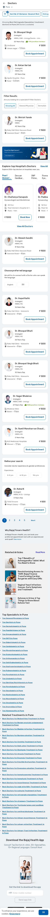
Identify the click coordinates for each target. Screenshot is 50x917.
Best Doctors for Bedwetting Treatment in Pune (23, 719)
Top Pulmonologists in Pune (14, 670)
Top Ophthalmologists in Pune (15, 662)
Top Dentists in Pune (11, 622)
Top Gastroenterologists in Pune (16, 666)
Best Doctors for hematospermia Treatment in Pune (25, 775)
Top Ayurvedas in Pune (12, 707)
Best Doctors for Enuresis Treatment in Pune (22, 758)
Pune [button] (8, 7)
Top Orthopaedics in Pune (13, 658)
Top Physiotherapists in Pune (15, 650)
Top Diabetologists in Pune (13, 642)
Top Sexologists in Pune (12, 691)
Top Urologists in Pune (12, 679)
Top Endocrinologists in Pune (14, 654)
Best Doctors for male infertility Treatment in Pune (24, 787)
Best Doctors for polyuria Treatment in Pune (21, 791)
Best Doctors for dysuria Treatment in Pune (21, 754)
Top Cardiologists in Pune (13, 646)
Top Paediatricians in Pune (13, 630)
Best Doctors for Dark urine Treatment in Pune (22, 746)
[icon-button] (4, 3)
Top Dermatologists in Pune (14, 626)
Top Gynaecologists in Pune (14, 634)
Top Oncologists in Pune (12, 703)
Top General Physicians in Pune (15, 618)
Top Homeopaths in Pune (13, 711)
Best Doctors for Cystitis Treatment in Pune (21, 742)
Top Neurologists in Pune (13, 699)
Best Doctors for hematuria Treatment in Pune (22, 779)
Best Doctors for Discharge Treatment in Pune (22, 750)
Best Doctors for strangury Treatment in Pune (22, 801)
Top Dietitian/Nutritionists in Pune (17, 683)
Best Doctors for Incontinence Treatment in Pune (24, 783)
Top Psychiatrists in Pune (13, 675)
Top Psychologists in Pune (13, 687)
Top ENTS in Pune (10, 638)
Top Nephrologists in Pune (13, 695)
